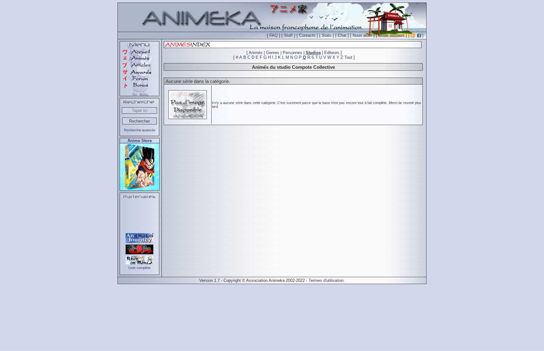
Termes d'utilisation (326, 280)
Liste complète (139, 268)
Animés (256, 52)
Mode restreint (391, 35)
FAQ (273, 35)
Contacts (307, 35)
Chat (342, 35)
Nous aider (362, 35)
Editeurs (331, 52)
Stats (327, 35)
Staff (288, 35)
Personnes (292, 52)
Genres (272, 52)
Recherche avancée (139, 130)
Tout (348, 57)
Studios (313, 52)
